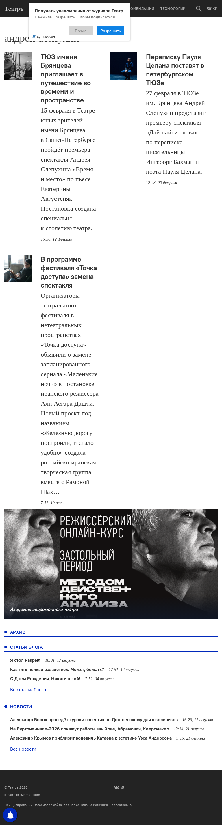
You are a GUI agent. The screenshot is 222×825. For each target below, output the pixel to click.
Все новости (23, 749)
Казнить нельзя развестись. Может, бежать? (57, 669)
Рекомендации (139, 8)
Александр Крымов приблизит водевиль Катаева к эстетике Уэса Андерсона (91, 738)
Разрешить (110, 30)
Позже (81, 30)
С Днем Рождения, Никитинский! (45, 678)
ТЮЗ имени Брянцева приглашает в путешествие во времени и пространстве (66, 78)
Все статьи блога (28, 689)
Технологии (173, 8)
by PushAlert (46, 36)
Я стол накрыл (25, 660)
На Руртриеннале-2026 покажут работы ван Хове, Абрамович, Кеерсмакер (89, 729)
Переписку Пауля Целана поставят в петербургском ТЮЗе (175, 69)
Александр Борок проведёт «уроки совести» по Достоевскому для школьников (94, 719)
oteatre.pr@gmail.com (22, 794)
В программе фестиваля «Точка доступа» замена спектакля (69, 272)
